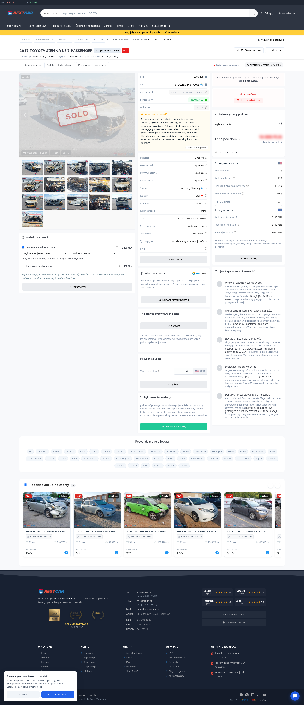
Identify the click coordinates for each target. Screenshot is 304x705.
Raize (170, 458)
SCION (227, 458)
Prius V (157, 458)
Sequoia (213, 458)
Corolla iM (155, 451)
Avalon (56, 451)
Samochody (42, 39)
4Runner (42, 451)
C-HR (94, 451)
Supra (259, 458)
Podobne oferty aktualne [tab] (60, 65)
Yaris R (171, 465)
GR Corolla (200, 451)
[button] (32, 167)
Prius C (106, 458)
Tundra (120, 465)
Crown (184, 465)
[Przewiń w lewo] (270, 485)
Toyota (62, 39)
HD (67, 152)
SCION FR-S (243, 458)
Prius (74, 458)
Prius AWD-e (90, 458)
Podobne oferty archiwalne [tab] (92, 65)
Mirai (63, 458)
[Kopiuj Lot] (206, 76)
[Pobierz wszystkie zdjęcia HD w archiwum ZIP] (25, 77)
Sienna (79, 39)
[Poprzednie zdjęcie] (24, 115)
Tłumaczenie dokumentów (39, 266)
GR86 (231, 451)
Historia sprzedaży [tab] (31, 65)
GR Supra (217, 451)
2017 (96, 39)
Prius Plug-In (122, 458)
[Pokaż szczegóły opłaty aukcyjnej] (234, 178)
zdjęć (37, 152)
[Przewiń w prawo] (277, 485)
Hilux (272, 451)
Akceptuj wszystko (57, 694)
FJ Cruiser (171, 451)
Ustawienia (23, 694)
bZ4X (82, 451)
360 (56, 152)
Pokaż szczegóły (196, 147)
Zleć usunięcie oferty (175, 426)
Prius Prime (142, 458)
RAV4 (182, 458)
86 (30, 451)
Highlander (258, 451)
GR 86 (186, 451)
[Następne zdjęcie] (129, 115)
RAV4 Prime (197, 458)
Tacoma (272, 458)
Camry (106, 451)
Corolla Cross (137, 451)
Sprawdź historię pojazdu (175, 299)
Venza (133, 465)
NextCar (26, 39)
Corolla (120, 451)
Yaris (145, 465)
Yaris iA (157, 465)
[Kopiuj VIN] (206, 84)
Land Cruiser (34, 458)
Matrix (51, 458)
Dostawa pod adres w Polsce (40, 247)
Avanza (70, 451)
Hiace (243, 451)
